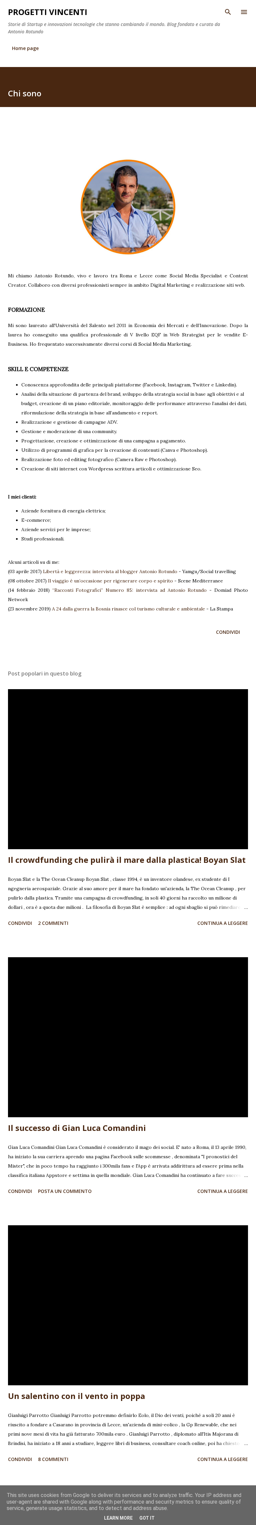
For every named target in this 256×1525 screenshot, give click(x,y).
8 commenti (53, 1459)
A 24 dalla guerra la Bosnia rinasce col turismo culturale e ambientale (128, 609)
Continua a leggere (222, 923)
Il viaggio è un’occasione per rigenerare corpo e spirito (110, 581)
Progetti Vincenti (47, 11)
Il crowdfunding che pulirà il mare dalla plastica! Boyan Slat (127, 859)
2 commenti (53, 923)
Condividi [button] (228, 632)
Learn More (118, 1518)
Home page (25, 48)
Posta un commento (65, 1191)
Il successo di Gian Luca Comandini (77, 1127)
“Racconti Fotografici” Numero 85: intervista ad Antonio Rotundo (129, 590)
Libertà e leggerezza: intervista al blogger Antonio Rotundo (110, 571)
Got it (147, 1518)
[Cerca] (228, 12)
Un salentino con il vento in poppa (76, 1395)
